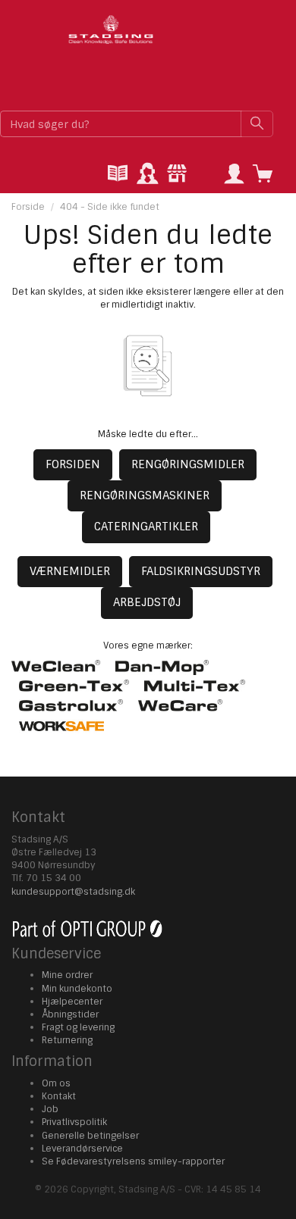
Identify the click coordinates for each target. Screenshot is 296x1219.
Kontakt (59, 1096)
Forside (28, 207)
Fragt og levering (78, 1027)
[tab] (117, 174)
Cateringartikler (146, 526)
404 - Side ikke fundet (109, 207)
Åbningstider (70, 1014)
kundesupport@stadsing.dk (73, 892)
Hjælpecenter (72, 1002)
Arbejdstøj (147, 602)
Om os (56, 1083)
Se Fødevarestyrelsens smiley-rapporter (133, 1161)
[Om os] (176, 174)
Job (50, 1109)
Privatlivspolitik (74, 1122)
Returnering (67, 1040)
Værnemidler (70, 571)
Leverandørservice (82, 1148)
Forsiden (73, 464)
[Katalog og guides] (117, 174)
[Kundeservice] (147, 174)
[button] (233, 174)
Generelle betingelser (90, 1136)
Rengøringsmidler (187, 464)
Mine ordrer (67, 975)
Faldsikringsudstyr (200, 571)
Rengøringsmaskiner (144, 495)
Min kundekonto (77, 989)
